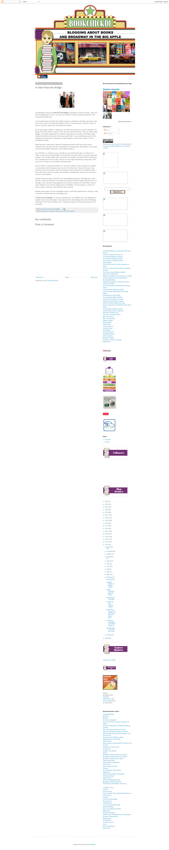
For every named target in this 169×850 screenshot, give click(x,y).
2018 (107, 523)
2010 (107, 544)
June (108, 566)
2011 (107, 542)
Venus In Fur (107, 764)
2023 (107, 510)
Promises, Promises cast (110, 312)
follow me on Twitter (109, 660)
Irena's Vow (106, 828)
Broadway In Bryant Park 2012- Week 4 (115, 755)
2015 (107, 531)
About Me (108, 439)
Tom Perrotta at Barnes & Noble (113, 258)
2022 (107, 512)
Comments (109, 133)
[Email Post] (63, 209)
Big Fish (105, 718)
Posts (107, 130)
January (109, 635)
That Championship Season (111, 780)
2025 (107, 504)
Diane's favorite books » (125, 121)
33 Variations (107, 820)
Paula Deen (106, 341)
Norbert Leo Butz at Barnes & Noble (114, 303)
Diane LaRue (115, 144)
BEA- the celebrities (109, 318)
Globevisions (107, 699)
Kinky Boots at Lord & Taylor (111, 295)
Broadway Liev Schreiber (47, 211)
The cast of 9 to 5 (108, 326)
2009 (107, 638)
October (109, 554)
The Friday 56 (110, 579)
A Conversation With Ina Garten (112, 297)
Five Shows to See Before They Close (114, 783)
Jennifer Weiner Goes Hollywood (113, 311)
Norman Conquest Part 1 (110, 816)
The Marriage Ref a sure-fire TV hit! (110, 629)
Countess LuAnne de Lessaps (112, 340)
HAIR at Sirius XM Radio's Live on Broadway (117, 814)
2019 (107, 520)
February (110, 577)
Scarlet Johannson (69, 211)
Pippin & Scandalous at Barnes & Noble (115, 731)
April (108, 572)
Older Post (94, 277)
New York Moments (109, 826)
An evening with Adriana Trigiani (109, 604)
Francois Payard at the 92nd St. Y (113, 255)
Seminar (105, 768)
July (108, 564)
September (110, 557)
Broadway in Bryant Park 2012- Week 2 (115, 756)
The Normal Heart (108, 776)
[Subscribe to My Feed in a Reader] (109, 380)
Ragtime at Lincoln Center (111, 747)
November (110, 551)
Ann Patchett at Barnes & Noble (113, 257)
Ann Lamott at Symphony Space (113, 309)
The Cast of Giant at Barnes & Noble (114, 272)
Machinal (106, 716)
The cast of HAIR (108, 332)
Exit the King (107, 818)
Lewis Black (106, 330)
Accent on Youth (108, 822)
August (109, 561)
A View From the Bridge (110, 598)
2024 (107, 507)
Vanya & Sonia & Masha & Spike (113, 737)
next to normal (107, 791)
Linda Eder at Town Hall (110, 274)
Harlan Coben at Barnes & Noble (113, 299)
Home (67, 277)
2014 (107, 534)
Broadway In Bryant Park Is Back (113, 758)
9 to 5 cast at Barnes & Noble (112, 809)
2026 (107, 501)
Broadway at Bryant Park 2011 (112, 782)
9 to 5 (104, 824)
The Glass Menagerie (109, 720)
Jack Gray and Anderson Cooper (113, 301)
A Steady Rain (107, 803)
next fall (105, 789)
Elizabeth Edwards (109, 334)
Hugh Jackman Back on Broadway (113, 774)
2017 (107, 526)
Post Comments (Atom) (51, 280)
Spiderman (106, 772)
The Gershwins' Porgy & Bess (112, 770)
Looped (105, 797)
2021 (107, 515)
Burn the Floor (107, 801)
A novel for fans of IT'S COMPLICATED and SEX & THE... (110, 614)
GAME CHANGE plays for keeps (110, 592)
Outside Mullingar (108, 714)
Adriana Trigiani (108, 320)
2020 (107, 518)
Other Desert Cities (109, 760)
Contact (107, 442)
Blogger (92, 844)
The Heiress (106, 749)
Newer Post (39, 277)
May (108, 569)
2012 (107, 539)
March (109, 574)
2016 (107, 528)
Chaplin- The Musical (109, 751)
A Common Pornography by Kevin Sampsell (110, 623)
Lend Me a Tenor (108, 787)
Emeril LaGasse (108, 336)
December (110, 547)
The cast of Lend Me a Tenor (112, 314)
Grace (105, 753)
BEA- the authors (108, 316)
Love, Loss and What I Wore (111, 805)
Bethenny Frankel (108, 338)
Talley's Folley (107, 741)
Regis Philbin (107, 322)
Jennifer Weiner (108, 328)
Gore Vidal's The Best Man (111, 762)
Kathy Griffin (106, 324)
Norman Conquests (109, 812)
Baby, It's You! (107, 778)
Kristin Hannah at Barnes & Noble (113, 289)
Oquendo (106, 697)
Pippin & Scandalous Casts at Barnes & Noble (117, 276)
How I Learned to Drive (110, 766)
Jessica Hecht (59, 211)
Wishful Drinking (108, 807)
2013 (107, 536)
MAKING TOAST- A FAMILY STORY (110, 584)
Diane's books (111, 89)
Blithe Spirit (106, 811)
